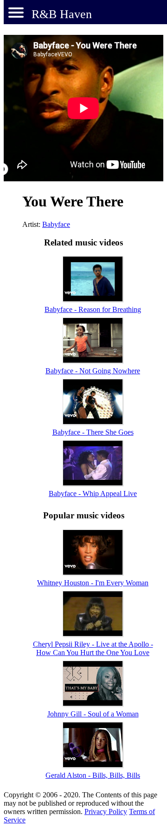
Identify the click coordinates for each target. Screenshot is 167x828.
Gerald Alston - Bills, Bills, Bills (92, 775)
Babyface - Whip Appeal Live (93, 493)
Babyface (56, 224)
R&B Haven (62, 14)
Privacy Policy (105, 811)
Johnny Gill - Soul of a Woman (93, 714)
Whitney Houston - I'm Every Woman (92, 583)
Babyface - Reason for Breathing (93, 309)
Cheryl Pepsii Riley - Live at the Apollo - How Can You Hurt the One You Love (93, 648)
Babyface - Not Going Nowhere (92, 371)
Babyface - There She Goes (93, 432)
